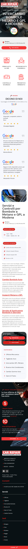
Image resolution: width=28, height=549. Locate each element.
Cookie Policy (13, 475)
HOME (4, 10)
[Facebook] (3, 471)
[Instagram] (7, 471)
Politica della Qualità (7, 476)
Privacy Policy (5, 475)
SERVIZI (9, 10)
